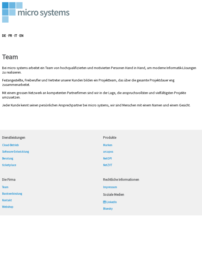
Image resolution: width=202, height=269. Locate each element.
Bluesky (108, 208)
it (15, 35)
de (4, 35)
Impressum (110, 187)
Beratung (7, 158)
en (21, 35)
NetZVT (107, 165)
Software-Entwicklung (15, 151)
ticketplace (9, 165)
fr (10, 35)
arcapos (108, 151)
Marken (107, 145)
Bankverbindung (12, 193)
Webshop (8, 207)
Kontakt (7, 200)
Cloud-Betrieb (10, 145)
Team (5, 187)
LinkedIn (111, 202)
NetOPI (107, 158)
